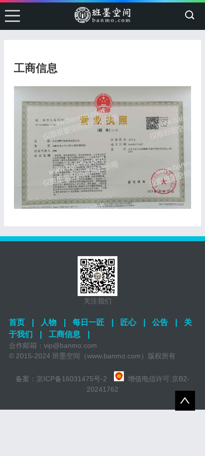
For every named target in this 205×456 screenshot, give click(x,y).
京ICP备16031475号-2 (71, 379)
